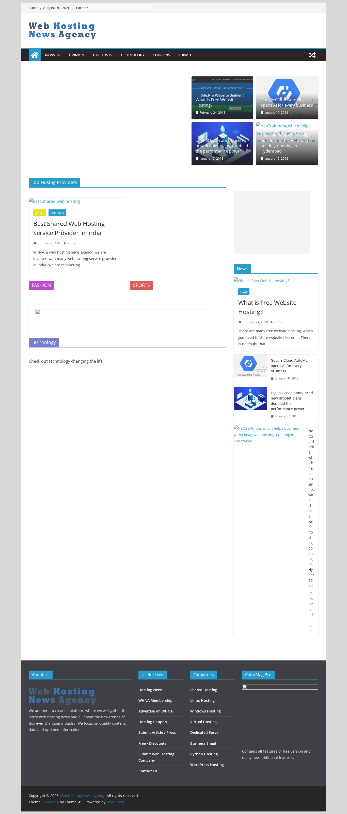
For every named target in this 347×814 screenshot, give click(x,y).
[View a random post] (312, 55)
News (50, 55)
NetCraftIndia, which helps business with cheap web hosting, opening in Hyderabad (285, 143)
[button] (58, 55)
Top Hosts (102, 55)
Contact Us (147, 771)
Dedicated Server (205, 732)
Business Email (203, 743)
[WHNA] (62, 687)
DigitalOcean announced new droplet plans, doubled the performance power (222, 146)
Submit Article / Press (157, 732)
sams (71, 243)
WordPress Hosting (207, 764)
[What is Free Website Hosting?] (276, 280)
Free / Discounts (152, 743)
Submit (185, 55)
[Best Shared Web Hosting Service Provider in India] (77, 201)
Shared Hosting (203, 689)
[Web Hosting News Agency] (35, 55)
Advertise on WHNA (155, 711)
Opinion (76, 55)
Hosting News (150, 689)
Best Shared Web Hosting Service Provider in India (69, 228)
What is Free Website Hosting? (216, 102)
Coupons (161, 55)
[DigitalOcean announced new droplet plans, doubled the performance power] (250, 404)
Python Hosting (204, 754)
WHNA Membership (155, 700)
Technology (132, 55)
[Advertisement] (272, 222)
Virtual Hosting (203, 721)
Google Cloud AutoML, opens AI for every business (286, 102)
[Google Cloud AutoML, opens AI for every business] (250, 369)
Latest (39, 212)
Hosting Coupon (152, 721)
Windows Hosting (205, 711)
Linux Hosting (202, 700)
